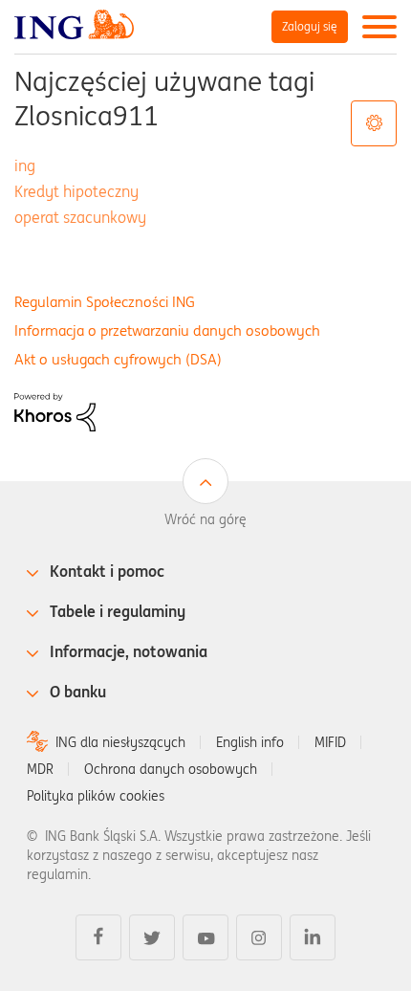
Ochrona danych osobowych (170, 769)
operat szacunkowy (80, 217)
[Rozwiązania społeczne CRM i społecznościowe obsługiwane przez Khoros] (55, 411)
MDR (40, 769)
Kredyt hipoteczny (76, 191)
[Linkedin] (312, 937)
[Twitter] (152, 937)
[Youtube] (205, 937)
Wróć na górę (205, 519)
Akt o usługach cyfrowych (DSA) (118, 359)
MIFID (330, 742)
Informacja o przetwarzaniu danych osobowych (167, 330)
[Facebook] (98, 937)
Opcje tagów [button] (374, 123)
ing (24, 165)
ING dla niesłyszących (120, 742)
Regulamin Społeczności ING (104, 302)
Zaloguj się (309, 26)
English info (250, 742)
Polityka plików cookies (95, 795)
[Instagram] (259, 937)
